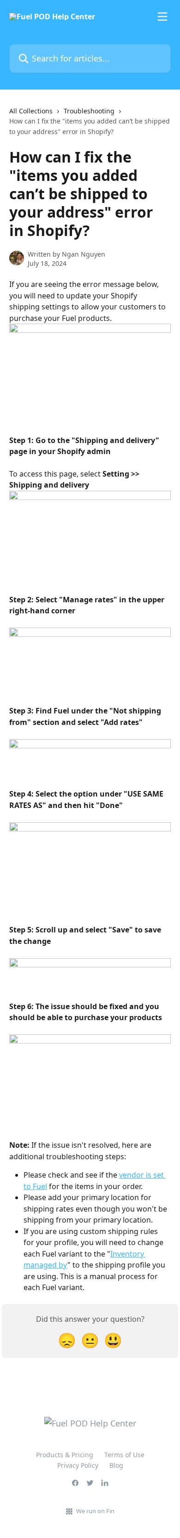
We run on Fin (95, 1511)
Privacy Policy (77, 1465)
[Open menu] (162, 16)
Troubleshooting (89, 111)
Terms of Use (124, 1454)
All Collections (31, 111)
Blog (116, 1465)
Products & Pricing (64, 1454)
